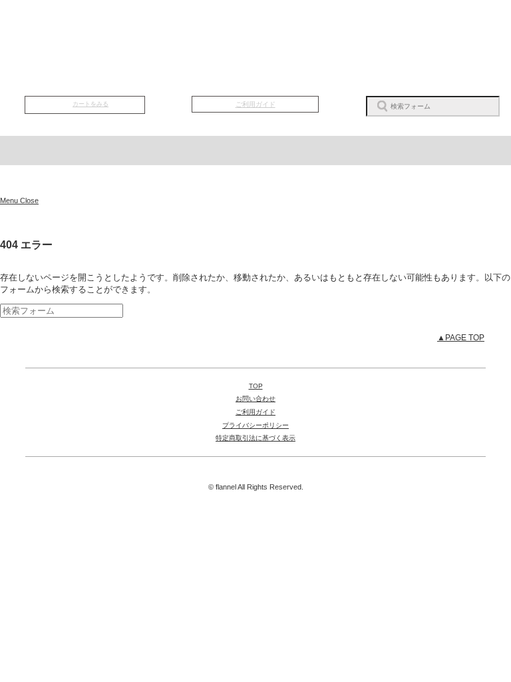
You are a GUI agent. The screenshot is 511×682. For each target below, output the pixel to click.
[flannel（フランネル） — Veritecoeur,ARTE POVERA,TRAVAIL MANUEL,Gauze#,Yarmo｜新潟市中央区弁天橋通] (255, 180)
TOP (92, 27)
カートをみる (90, 104)
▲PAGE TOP (460, 337)
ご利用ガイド (255, 104)
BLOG (337, 27)
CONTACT (419, 27)
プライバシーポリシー (255, 425)
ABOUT (255, 27)
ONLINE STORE (255, 69)
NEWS (174, 27)
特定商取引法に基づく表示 (255, 438)
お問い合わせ (255, 398)
